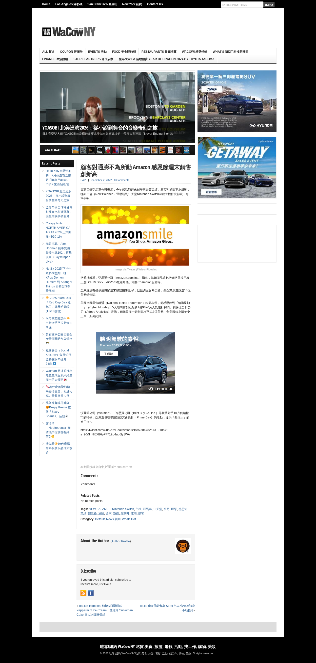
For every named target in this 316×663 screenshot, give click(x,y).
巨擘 (174, 509)
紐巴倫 (92, 513)
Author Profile (121, 541)
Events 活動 (97, 51)
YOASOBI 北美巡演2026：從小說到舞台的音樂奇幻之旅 (100, 127)
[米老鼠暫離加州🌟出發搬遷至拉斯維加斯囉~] (123, 150)
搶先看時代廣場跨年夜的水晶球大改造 (59, 448)
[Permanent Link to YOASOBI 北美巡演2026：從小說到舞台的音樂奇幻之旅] (117, 107)
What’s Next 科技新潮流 (230, 51)
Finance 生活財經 (55, 59)
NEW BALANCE (100, 509)
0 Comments (121, 180)
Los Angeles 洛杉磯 (68, 4)
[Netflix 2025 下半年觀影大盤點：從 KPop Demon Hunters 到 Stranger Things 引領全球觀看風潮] (115, 150)
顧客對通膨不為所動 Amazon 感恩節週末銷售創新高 (135, 170)
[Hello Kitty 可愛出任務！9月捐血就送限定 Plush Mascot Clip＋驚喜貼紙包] (75, 150)
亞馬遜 (147, 509)
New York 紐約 (132, 4)
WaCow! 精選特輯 (194, 51)
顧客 (141, 513)
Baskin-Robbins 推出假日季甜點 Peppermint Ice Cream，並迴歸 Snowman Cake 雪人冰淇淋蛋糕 (105, 610)
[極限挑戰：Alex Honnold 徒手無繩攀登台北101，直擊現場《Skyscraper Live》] (107, 150)
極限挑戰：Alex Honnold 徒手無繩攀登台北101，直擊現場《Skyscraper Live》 (59, 252)
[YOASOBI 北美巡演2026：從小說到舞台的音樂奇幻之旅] (83, 150)
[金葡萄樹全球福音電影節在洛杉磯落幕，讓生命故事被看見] (91, 150)
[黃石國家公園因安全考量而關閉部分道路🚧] (131, 150)
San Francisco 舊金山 (102, 4)
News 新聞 (113, 519)
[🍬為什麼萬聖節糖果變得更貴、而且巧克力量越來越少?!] (154, 150)
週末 (109, 513)
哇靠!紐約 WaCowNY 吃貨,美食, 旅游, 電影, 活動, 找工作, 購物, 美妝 (158, 646)
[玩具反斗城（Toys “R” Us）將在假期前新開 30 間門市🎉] (186, 150)
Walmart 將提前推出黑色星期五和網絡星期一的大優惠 (59, 375)
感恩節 (182, 509)
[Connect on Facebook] (91, 593)
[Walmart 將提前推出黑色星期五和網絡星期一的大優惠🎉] (146, 150)
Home (46, 4)
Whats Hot (129, 519)
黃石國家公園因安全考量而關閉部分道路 (59, 337)
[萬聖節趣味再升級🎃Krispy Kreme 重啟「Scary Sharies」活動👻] (162, 150)
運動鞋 (124, 513)
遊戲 (116, 513)
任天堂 (157, 509)
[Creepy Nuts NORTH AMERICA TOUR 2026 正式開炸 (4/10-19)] (99, 150)
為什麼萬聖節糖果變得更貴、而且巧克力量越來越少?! (59, 391)
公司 (167, 509)
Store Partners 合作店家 (93, 59)
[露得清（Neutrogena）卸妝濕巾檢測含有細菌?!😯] (170, 150)
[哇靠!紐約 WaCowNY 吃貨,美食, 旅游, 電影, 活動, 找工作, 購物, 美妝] (68, 31)
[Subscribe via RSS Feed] (83, 593)
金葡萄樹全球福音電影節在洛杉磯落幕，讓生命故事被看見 (59, 212)
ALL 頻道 (48, 51)
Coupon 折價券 (71, 51)
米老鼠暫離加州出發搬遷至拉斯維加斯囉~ (59, 323)
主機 (138, 509)
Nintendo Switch (123, 509)
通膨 (101, 513)
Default (100, 519)
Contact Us (155, 4)
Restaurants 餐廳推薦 (159, 51)
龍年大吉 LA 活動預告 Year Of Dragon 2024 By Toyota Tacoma (167, 59)
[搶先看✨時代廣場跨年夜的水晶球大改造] (178, 150)
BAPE (83, 180)
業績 (83, 513)
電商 (134, 513)
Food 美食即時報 (124, 51)
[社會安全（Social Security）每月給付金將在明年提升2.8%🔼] (139, 150)
